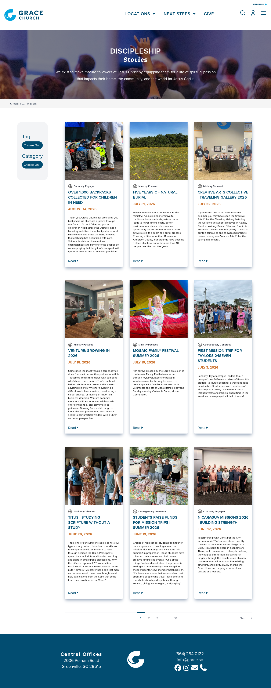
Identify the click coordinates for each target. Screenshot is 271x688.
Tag (26, 136)
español (258, 4)
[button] (242, 13)
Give (209, 14)
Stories (32, 104)
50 (175, 618)
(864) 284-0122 (190, 654)
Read (72, 260)
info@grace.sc (190, 659)
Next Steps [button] (177, 14)
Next (243, 618)
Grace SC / (18, 104)
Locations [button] (137, 14)
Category (32, 155)
